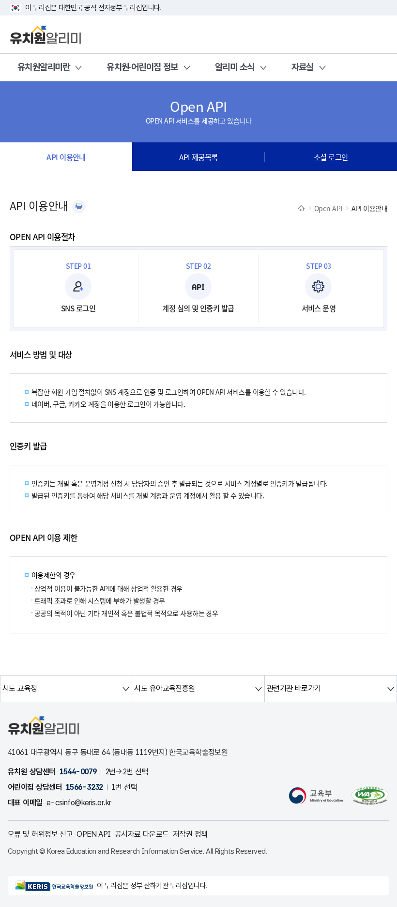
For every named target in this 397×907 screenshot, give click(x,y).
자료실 (302, 67)
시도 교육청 (19, 688)
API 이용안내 (66, 157)
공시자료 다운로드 (142, 834)
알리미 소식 (235, 67)
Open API (328, 208)
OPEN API (93, 834)
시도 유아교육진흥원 (164, 688)
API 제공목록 (198, 157)
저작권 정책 (190, 834)
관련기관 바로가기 (294, 688)
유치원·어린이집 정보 (142, 67)
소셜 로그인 (331, 157)
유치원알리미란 (43, 67)
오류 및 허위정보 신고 (40, 834)
